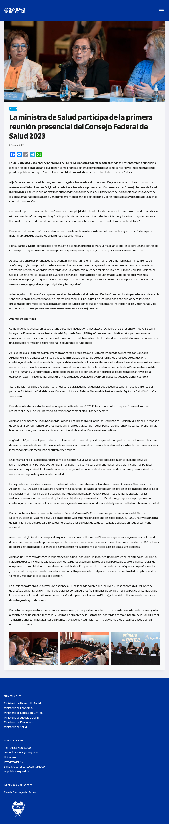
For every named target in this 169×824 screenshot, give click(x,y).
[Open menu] (161, 10)
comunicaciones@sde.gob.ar (21, 752)
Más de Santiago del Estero (20, 792)
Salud (13, 108)
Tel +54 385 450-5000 (17, 747)
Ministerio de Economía (18, 708)
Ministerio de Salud (15, 727)
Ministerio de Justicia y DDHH (21, 717)
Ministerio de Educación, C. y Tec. (23, 712)
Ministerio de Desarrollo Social (22, 703)
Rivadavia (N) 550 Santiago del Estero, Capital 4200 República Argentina (24, 766)
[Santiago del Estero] (14, 10)
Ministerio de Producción (19, 722)
